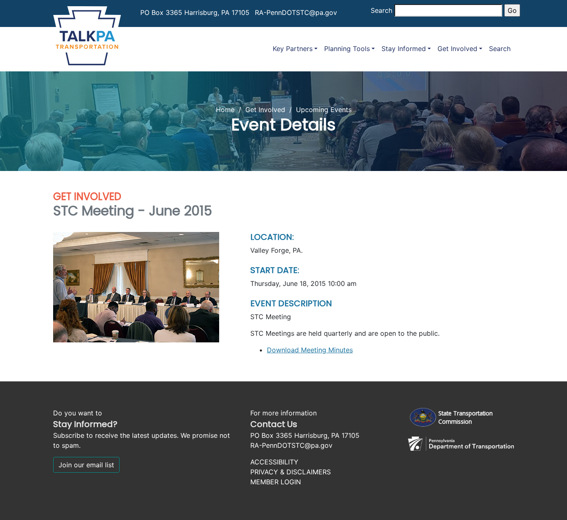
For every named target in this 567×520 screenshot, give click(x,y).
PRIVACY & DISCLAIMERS (290, 472)
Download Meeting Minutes (310, 350)
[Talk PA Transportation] (87, 34)
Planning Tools (347, 48)
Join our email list (86, 465)
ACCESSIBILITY (274, 462)
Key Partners (293, 48)
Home (225, 109)
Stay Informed (403, 48)
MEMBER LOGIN (275, 482)
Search (381, 10)
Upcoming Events (324, 109)
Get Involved (457, 48)
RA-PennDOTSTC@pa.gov (296, 12)
